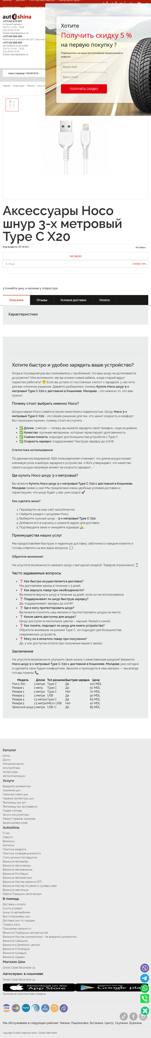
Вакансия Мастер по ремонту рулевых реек (30, 885)
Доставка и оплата (14, 904)
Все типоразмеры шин (16, 916)
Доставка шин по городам (19, 920)
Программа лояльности (17, 928)
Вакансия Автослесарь (17, 865)
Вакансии (9, 841)
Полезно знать (11, 924)
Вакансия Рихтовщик (15, 873)
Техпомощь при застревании (20, 806)
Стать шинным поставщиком (20, 857)
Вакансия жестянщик (16, 889)
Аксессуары (11, 7)
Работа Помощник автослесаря (22, 894)
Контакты (8, 845)
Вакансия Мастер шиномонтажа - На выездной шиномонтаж (40, 936)
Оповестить (139, 264)
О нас (6, 833)
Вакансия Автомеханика (17, 869)
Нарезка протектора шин (18, 798)
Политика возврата (14, 849)
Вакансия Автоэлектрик (17, 877)
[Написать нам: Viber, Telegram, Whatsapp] (145, 1011)
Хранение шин (11, 790)
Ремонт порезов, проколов (19, 818)
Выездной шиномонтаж (17, 786)
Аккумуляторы (11, 767)
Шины (6, 755)
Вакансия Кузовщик (15, 953)
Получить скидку (84, 89)
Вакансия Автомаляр (15, 861)
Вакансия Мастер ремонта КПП (22, 881)
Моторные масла (13, 763)
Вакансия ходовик (14, 957)
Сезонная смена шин (15, 794)
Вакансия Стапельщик (16, 948)
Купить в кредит (12, 908)
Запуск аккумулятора (16, 814)
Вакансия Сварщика (15, 940)
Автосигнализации (38, 7)
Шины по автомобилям (16, 912)
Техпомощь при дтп (14, 802)
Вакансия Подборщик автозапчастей (25, 932)
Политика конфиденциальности (22, 853)
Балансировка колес (15, 822)
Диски (6, 759)
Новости (8, 837)
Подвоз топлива (12, 810)
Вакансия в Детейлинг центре (21, 944)
